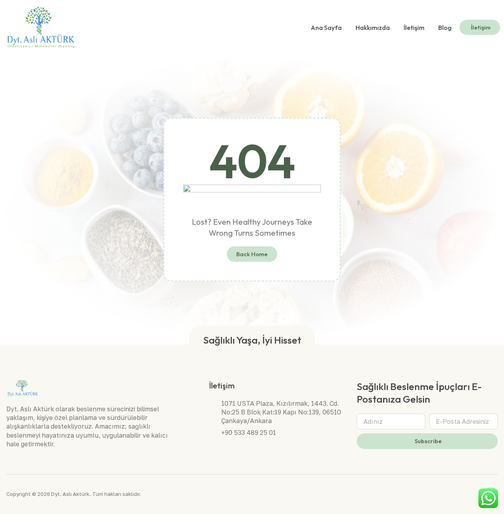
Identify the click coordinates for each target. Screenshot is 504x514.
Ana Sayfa (326, 27)
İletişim (414, 27)
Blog (445, 27)
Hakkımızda (373, 27)
